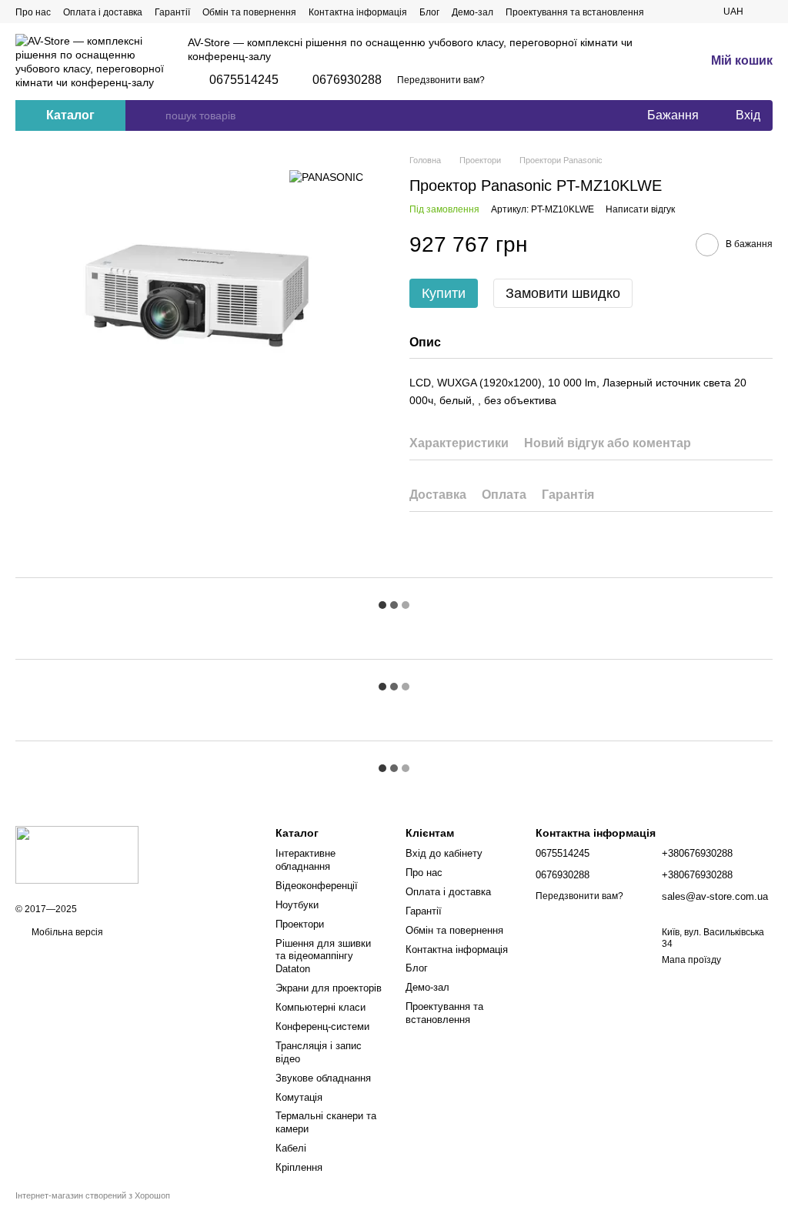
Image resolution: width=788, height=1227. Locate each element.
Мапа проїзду (691, 960)
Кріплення (298, 1167)
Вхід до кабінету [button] (444, 853)
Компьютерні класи (320, 1007)
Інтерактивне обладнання (305, 860)
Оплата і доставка (102, 12)
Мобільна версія (66, 932)
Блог (429, 12)
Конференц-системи (322, 1026)
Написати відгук (640, 209)
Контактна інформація (358, 12)
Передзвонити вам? (441, 80)
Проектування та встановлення (575, 12)
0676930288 (347, 80)
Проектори (299, 924)
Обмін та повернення (249, 12)
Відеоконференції (316, 885)
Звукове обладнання (323, 1078)
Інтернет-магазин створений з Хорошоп (92, 1195)
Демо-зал (472, 12)
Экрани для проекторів (328, 988)
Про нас (33, 12)
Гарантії (172, 12)
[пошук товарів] (153, 115)
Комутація (298, 1097)
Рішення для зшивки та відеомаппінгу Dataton (323, 956)
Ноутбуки (297, 905)
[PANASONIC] (326, 176)
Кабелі (290, 1148)
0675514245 (244, 80)
